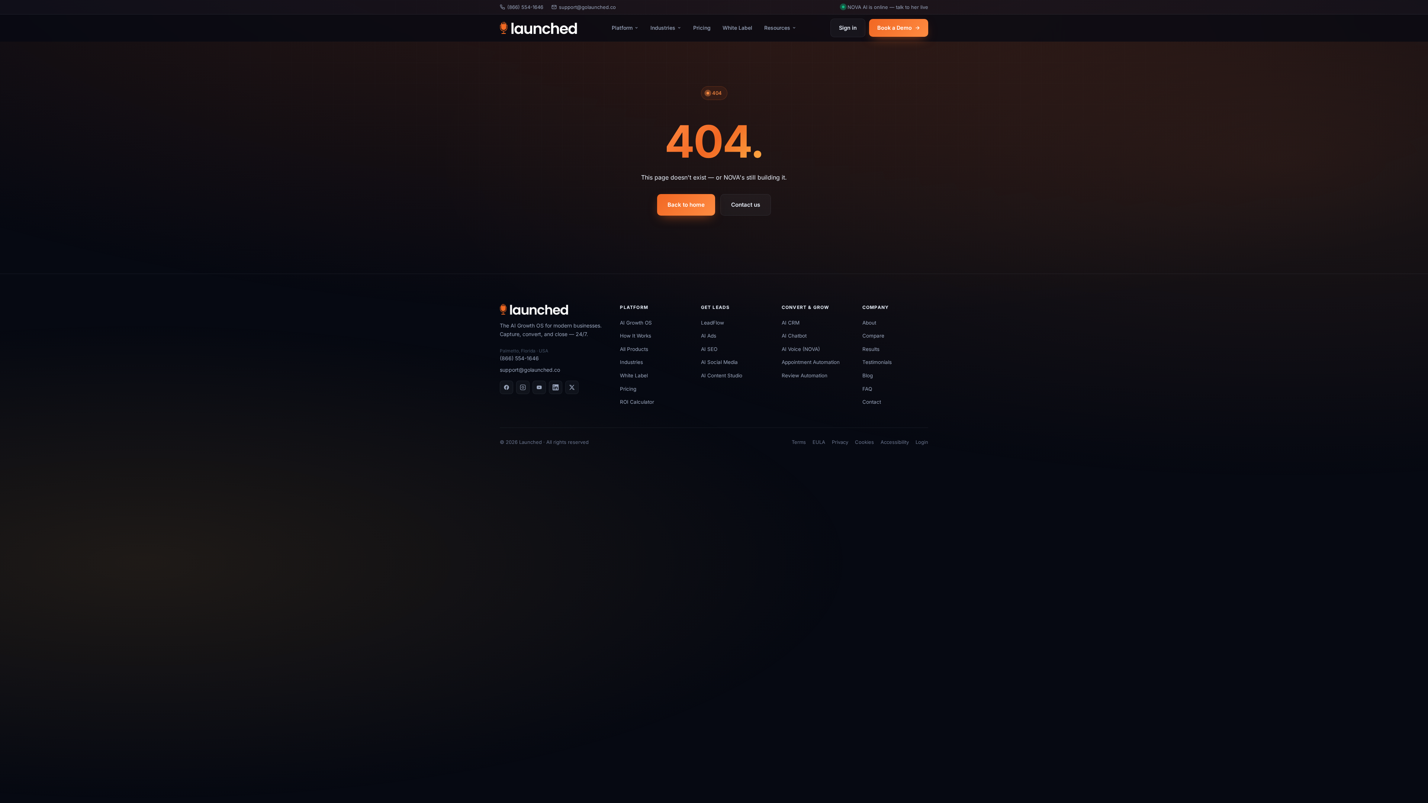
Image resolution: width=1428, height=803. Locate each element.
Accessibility (895, 442)
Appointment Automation (811, 362)
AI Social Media (719, 362)
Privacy (840, 442)
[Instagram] (523, 387)
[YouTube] (539, 387)
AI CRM (791, 323)
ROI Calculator (637, 402)
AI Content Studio (721, 375)
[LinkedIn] (555, 387)
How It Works (635, 336)
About (869, 323)
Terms (799, 442)
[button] (885, 7)
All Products (634, 349)
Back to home (686, 204)
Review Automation (804, 375)
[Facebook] (506, 387)
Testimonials (877, 362)
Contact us (745, 204)
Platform (622, 28)
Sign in (848, 28)
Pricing (702, 28)
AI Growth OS (636, 323)
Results (870, 349)
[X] (572, 387)
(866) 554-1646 (525, 7)
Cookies (864, 442)
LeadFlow (712, 323)
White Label (737, 28)
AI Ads (708, 336)
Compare (873, 336)
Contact (871, 402)
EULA (819, 442)
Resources (777, 28)
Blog (867, 375)
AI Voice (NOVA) (801, 349)
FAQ (867, 389)
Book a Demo (894, 28)
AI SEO (709, 349)
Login (922, 442)
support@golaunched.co (587, 7)
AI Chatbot (794, 336)
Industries (662, 28)
